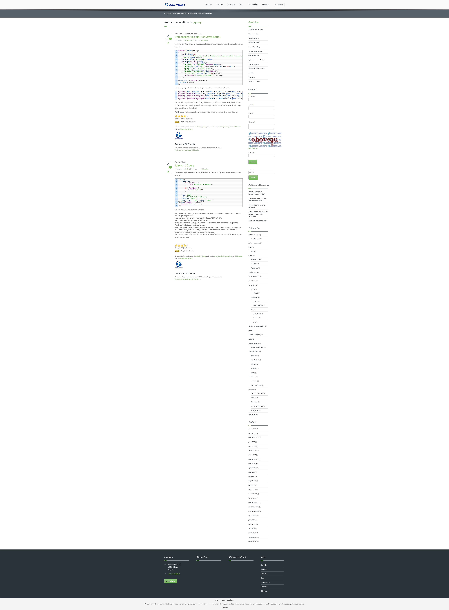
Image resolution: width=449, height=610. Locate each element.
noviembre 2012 (253, 507)
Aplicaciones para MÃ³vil (256, 60)
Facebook (254, 355)
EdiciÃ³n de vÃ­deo (254, 81)
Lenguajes (251, 285)
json (230, 256)
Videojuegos (255, 410)
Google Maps (255, 239)
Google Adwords (253, 55)
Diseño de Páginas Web (256, 29)
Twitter (253, 373)
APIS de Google (253, 235)
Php (252, 309)
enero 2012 (252, 541)
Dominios (251, 77)
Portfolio (220, 4)
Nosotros (231, 4)
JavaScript (197, 127)
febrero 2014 (252, 450)
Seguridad (254, 402)
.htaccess (254, 381)
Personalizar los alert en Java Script (198, 37)
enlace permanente (186, 129)
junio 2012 (251, 520)
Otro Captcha (252, 148)
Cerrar (224, 607)
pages (250, 339)
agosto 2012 (252, 515)
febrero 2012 (252, 537)
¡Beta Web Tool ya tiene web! (257, 221)
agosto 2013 (252, 468)
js (230, 127)
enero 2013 (252, 498)
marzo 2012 (252, 533)
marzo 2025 (252, 429)
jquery (227, 127)
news (250, 330)
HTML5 (255, 293)
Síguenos (280, 4)
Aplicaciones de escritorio (256, 68)
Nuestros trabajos (254, 335)
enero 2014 (252, 455)
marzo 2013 (252, 489)
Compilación (257, 313)
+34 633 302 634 (174, 574)
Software (251, 389)
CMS (250, 255)
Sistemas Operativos (257, 406)
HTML (253, 289)
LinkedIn (253, 364)
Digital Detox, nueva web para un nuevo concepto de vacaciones (258, 214)
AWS (252, 251)
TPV (254, 322)
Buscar (251, 169)
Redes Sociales (253, 64)
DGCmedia (204, 40)
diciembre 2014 (253, 437)
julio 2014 (251, 442)
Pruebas (256, 318)
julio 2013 (251, 472)
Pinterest (253, 368)
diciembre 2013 (253, 459)
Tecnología (251, 415)
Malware (253, 397)
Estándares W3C (253, 276)
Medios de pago (253, 38)
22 (170, 38)
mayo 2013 (252, 481)
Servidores (251, 377)
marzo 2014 (252, 446)
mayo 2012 (252, 524)
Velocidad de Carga (257, 347)
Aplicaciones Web (254, 42)
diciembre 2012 (253, 502)
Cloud (250, 247)
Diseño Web (252, 272)
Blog (241, 4)
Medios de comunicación (256, 326)
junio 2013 (251, 476)
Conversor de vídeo (257, 393)
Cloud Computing (254, 47)
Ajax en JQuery (184, 165)
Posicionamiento (253, 343)
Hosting (250, 73)
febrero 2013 (252, 494)
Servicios (208, 4)
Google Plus (255, 360)
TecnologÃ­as (253, 4)
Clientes (264, 591)
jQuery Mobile (257, 305)
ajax (215, 256)
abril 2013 (251, 485)
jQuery (204, 127)
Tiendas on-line (253, 34)
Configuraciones (256, 385)
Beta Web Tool (255, 259)
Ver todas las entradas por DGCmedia (188, 150)
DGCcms (254, 264)
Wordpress (254, 268)
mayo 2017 (252, 433)
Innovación (251, 281)
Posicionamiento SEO (255, 51)
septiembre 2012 (253, 511)
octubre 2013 (252, 463)
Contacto (265, 4)
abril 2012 (251, 528)
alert (215, 127)
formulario (221, 256)
